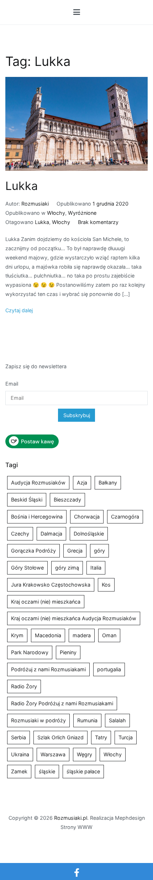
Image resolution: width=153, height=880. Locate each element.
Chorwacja (87, 517)
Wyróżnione (82, 213)
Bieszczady (67, 500)
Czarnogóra (125, 517)
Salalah (117, 720)
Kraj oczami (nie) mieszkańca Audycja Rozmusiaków (73, 618)
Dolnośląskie (89, 534)
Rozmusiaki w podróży (38, 720)
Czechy (20, 534)
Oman (109, 635)
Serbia (18, 737)
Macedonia (48, 635)
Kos (106, 585)
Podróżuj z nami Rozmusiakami (48, 669)
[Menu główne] (76, 12)
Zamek (19, 771)
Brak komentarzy (98, 222)
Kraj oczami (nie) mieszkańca (45, 602)
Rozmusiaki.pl (70, 818)
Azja (82, 483)
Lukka (21, 186)
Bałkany (108, 483)
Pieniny (68, 652)
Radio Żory (24, 686)
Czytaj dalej (19, 310)
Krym (17, 635)
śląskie (47, 771)
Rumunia (87, 720)
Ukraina (20, 754)
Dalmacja (51, 534)
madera (82, 635)
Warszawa (53, 754)
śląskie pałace (83, 771)
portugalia (109, 669)
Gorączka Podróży (33, 551)
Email (11, 384)
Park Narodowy (29, 652)
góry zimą (67, 568)
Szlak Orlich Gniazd (60, 737)
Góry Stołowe (27, 568)
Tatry (101, 737)
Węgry (84, 754)
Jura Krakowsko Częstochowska (50, 585)
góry (99, 551)
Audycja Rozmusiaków (38, 483)
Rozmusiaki (35, 204)
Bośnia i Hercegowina (37, 517)
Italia (95, 568)
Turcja (125, 737)
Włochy (56, 213)
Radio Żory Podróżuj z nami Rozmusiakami (62, 703)
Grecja (75, 551)
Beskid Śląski (26, 500)
